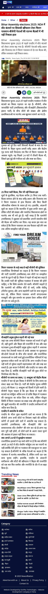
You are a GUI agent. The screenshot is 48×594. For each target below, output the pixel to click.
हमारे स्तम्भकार (8, 541)
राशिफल (30, 533)
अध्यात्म (30, 545)
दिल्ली (30, 564)
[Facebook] (24, 92)
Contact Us (24, 583)
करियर (30, 529)
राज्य (18, 7)
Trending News (10, 474)
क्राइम (45, 7)
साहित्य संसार (8, 537)
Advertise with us (10, 580)
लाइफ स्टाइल (8, 556)
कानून (30, 552)
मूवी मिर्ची (31, 537)
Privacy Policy (38, 580)
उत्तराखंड (31, 571)
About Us (25, 580)
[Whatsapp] (29, 92)
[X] (19, 92)
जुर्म (5, 533)
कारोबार (6, 529)
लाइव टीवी (7, 552)
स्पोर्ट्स (6, 548)
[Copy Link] (3, 92)
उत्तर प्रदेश (7, 571)
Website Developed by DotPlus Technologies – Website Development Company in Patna (24, 591)
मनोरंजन (35, 7)
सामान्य (30, 556)
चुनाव (10, 7)
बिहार (6, 564)
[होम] (6, 3)
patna (23, 20)
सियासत (30, 541)
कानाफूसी (7, 560)
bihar (12, 20)
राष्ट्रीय (30, 567)
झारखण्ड (7, 567)
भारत (26, 7)
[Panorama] (24, 247)
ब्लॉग (29, 560)
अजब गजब (31, 548)
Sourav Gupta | (16, 58)
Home (3, 20)
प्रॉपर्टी (6, 545)
